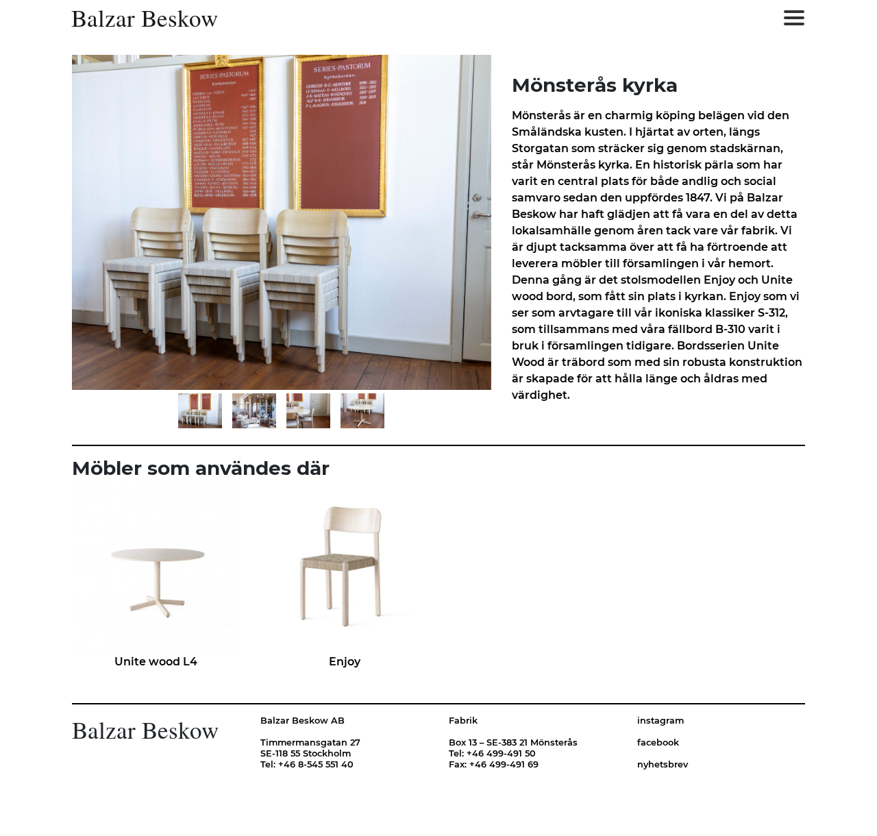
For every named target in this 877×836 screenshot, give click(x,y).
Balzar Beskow (144, 17)
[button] (174, 222)
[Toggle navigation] (794, 17)
